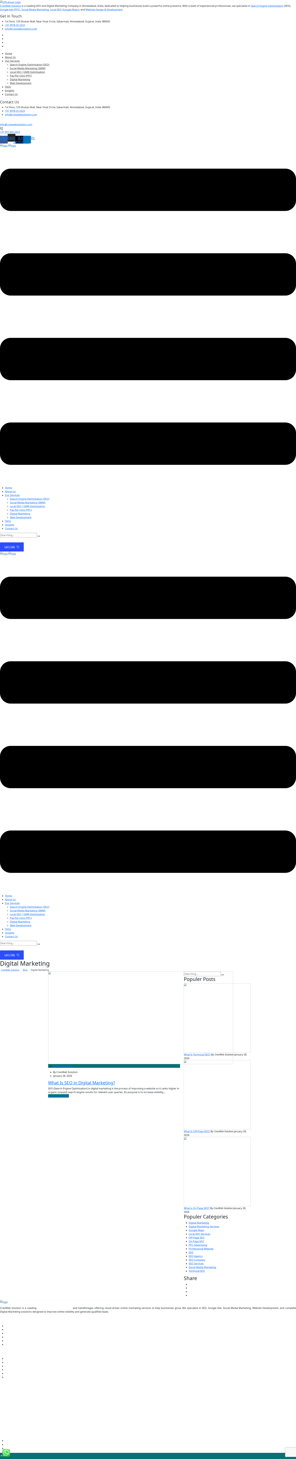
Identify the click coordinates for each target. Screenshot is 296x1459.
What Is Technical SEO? (197, 1054)
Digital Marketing (20, 79)
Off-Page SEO (196, 1237)
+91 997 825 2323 (10, 132)
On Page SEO (196, 1241)
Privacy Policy (13, 1440)
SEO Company (197, 1260)
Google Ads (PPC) (10, 9)
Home (8, 53)
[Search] (38, 536)
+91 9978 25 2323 (15, 25)
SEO (191, 1252)
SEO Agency (196, 1256)
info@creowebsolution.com (21, 29)
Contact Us (11, 94)
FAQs (8, 87)
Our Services (12, 61)
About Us (10, 57)
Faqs (7, 1337)
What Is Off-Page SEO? (197, 1131)
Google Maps (196, 1230)
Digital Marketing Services (204, 1226)
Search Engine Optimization (267, 6)
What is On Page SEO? (197, 1208)
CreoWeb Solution (10, 6)
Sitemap (9, 1448)
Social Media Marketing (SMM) (27, 68)
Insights (9, 90)
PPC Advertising (198, 1245)
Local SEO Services (199, 1234)
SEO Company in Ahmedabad (54, 1308)
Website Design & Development (104, 9)
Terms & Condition (16, 1444)
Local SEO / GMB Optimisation (27, 72)
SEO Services (196, 1263)
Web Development (20, 83)
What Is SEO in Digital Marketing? (81, 1083)
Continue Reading (58, 1096)
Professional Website (201, 1248)
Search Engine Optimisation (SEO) (29, 64)
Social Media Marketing (35, 9)
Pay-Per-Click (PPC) (21, 75)
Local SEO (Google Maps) (64, 9)
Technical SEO (197, 1271)
